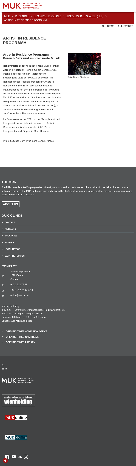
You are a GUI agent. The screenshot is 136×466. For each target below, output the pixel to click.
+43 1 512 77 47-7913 (21, 290)
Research (22, 16)
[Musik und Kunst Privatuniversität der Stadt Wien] (30, 4)
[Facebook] (5, 425)
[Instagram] (25, 425)
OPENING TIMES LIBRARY (20, 342)
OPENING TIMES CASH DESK (22, 337)
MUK (7, 16)
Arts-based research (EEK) (84, 16)
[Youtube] (12, 425)
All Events (125, 26)
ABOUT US (10, 204)
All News (108, 26)
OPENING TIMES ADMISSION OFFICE (26, 331)
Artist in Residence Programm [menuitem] (25, 20)
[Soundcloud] (19, 425)
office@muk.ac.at (19, 295)
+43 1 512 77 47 (18, 284)
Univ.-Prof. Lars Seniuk (32, 140)
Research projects (47, 16)
